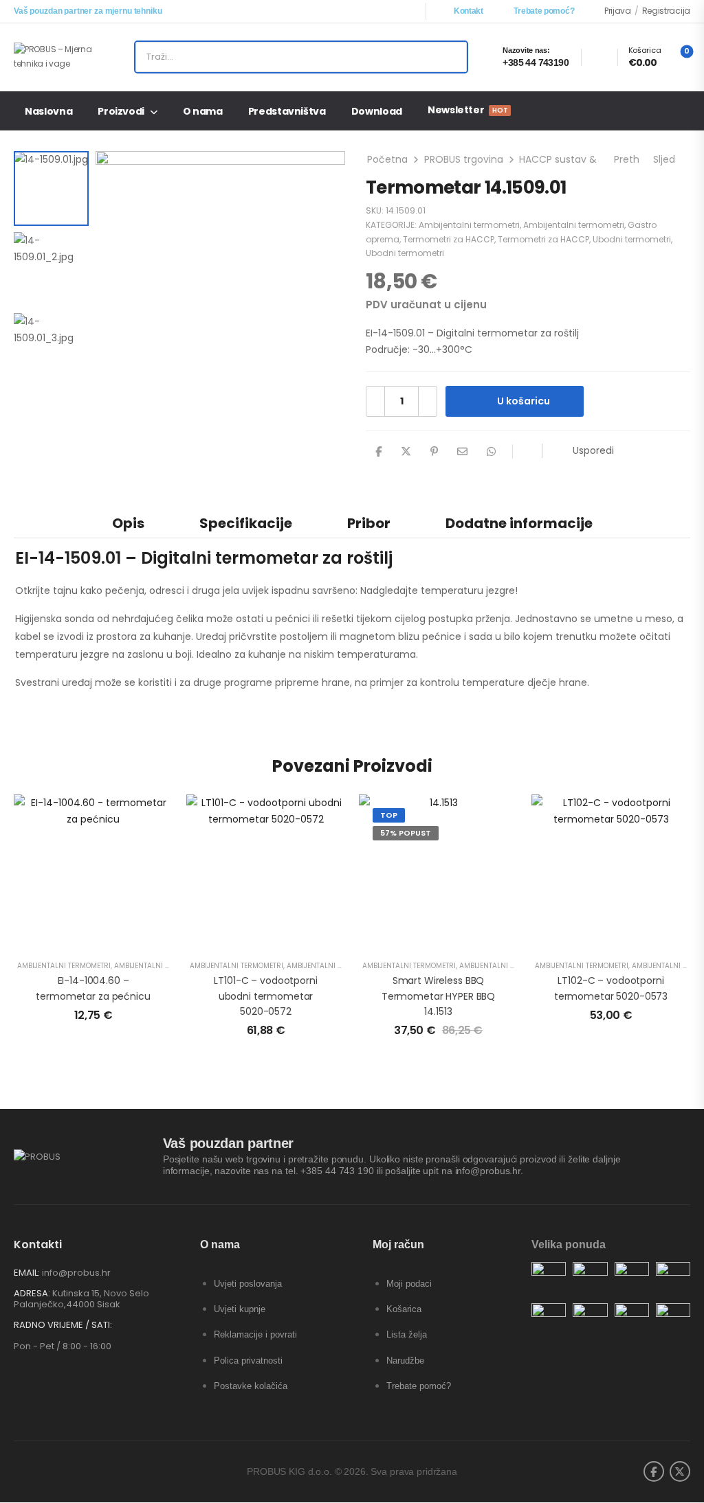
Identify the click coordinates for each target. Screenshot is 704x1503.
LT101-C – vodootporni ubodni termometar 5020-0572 (265, 996)
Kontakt (468, 11)
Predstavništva (287, 111)
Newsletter (467, 110)
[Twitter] (406, 451)
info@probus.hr (76, 1272)
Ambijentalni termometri (469, 225)
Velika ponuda (568, 1244)
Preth (625, 159)
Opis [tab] (128, 523)
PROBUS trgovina (463, 159)
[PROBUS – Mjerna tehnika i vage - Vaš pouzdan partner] (66, 57)
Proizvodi (121, 111)
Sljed (665, 159)
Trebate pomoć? (544, 11)
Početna (387, 159)
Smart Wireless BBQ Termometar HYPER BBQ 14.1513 (438, 996)
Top (388, 815)
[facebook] (654, 1471)
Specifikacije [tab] (245, 523)
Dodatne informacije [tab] (519, 523)
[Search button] (451, 57)
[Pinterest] (434, 451)
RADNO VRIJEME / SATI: (63, 1325)
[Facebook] (378, 451)
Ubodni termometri (632, 239)
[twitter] (680, 1471)
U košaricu (523, 401)
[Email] (462, 451)
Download (376, 111)
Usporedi (593, 450)
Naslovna (48, 111)
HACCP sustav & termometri (587, 159)
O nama (203, 111)
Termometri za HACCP (448, 239)
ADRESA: (32, 1293)
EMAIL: (27, 1272)
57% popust (405, 832)
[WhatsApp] (491, 451)
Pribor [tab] (368, 523)
